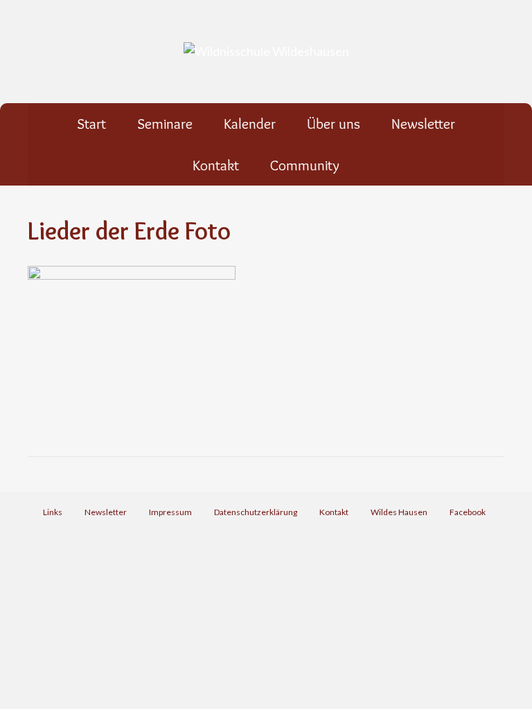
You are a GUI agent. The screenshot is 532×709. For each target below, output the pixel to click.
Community (304, 165)
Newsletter (423, 123)
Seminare (165, 123)
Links (52, 512)
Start (91, 123)
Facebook (470, 512)
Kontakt (216, 165)
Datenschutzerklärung (255, 512)
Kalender (250, 123)
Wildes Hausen (399, 512)
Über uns (333, 123)
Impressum (170, 512)
